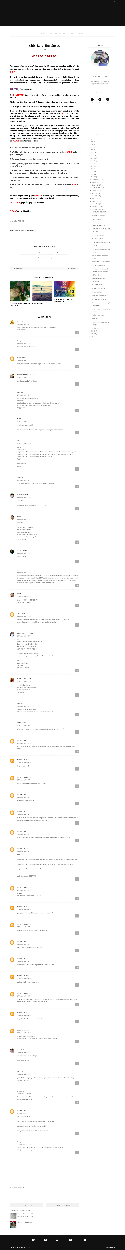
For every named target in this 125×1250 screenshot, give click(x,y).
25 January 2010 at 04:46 (24, 324)
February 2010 (96, 206)
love (45, 258)
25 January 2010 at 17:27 (24, 851)
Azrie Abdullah (24, 357)
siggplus (21, 1049)
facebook (92, 102)
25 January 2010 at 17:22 (24, 797)
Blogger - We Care (97, 292)
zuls (19, 419)
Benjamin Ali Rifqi (25, 633)
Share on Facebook (29, 253)
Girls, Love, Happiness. (98, 235)
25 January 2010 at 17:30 (24, 961)
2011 (92, 174)
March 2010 (95, 204)
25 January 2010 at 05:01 (24, 480)
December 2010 (96, 179)
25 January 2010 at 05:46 (24, 636)
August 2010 (95, 190)
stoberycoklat (23, 1030)
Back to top (110, 1247)
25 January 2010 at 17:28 (24, 890)
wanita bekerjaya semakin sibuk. (101, 261)
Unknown (21, 613)
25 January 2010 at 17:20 (24, 743)
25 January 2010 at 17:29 (24, 927)
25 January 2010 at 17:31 (24, 996)
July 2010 (95, 193)
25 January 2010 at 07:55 (24, 706)
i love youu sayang (97, 219)
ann (19, 441)
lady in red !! (95, 318)
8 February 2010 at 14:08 (24, 1144)
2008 (92, 334)
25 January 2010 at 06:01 (24, 682)
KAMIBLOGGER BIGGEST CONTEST (20, 1210)
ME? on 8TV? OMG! (97, 238)
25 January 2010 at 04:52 (24, 395)
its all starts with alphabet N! (100, 295)
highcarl (21, 1072)
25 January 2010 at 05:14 (24, 519)
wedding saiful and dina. (99, 215)
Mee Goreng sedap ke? (98, 265)
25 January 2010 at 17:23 (24, 814)
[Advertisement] (62, 13)
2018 (92, 155)
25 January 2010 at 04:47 (24, 343)
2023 (92, 142)
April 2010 (95, 201)
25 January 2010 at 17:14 (24, 726)
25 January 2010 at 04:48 (24, 360)
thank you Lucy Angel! (98, 315)
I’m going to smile (97, 284)
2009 (92, 331)
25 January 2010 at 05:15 (24, 553)
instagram (107, 102)
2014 (92, 166)
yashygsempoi (23, 494)
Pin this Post (63, 253)
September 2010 (97, 187)
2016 (92, 161)
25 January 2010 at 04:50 (24, 378)
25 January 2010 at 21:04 (24, 1033)
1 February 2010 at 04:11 (24, 1113)
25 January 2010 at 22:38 (24, 1074)
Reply (77, 332)
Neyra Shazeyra (24, 740)
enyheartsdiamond (25, 375)
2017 (92, 158)
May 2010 (95, 198)
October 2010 (96, 185)
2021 (92, 147)
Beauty (65, 34)
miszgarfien (22, 321)
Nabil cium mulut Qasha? (24, 1222)
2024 (92, 139)
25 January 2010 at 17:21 (24, 762)
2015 (92, 163)
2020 (92, 150)
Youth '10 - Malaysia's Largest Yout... (63, 300)
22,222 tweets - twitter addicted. (101, 242)
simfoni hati (37, 303)
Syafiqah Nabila (24, 679)
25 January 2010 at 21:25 (24, 1052)
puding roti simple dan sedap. (100, 299)
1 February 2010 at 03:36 (24, 1093)
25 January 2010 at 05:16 (24, 572)
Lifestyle (81, 34)
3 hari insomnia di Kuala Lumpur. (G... (20, 304)
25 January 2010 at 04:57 (24, 422)
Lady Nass (21, 723)
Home (43, 34)
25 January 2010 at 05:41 (24, 616)
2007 (92, 336)
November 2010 (96, 182)
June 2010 (95, 196)
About (50, 34)
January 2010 (96, 209)
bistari (20, 392)
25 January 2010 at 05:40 (24, 597)
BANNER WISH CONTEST (99, 212)
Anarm (20, 477)
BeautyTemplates (25, 1247)
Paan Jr (20, 516)
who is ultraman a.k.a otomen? (100, 246)
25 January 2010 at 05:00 (24, 444)
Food (73, 34)
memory (49, 258)
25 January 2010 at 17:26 (24, 834)
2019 (92, 152)
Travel (57, 34)
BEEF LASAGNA (96, 275)
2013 (92, 169)
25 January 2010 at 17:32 (24, 1015)
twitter (100, 102)
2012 (92, 171)
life (43, 258)
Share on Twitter (47, 253)
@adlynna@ (22, 550)
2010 (92, 177)
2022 (92, 144)
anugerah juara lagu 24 (98, 288)
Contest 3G (95, 328)
